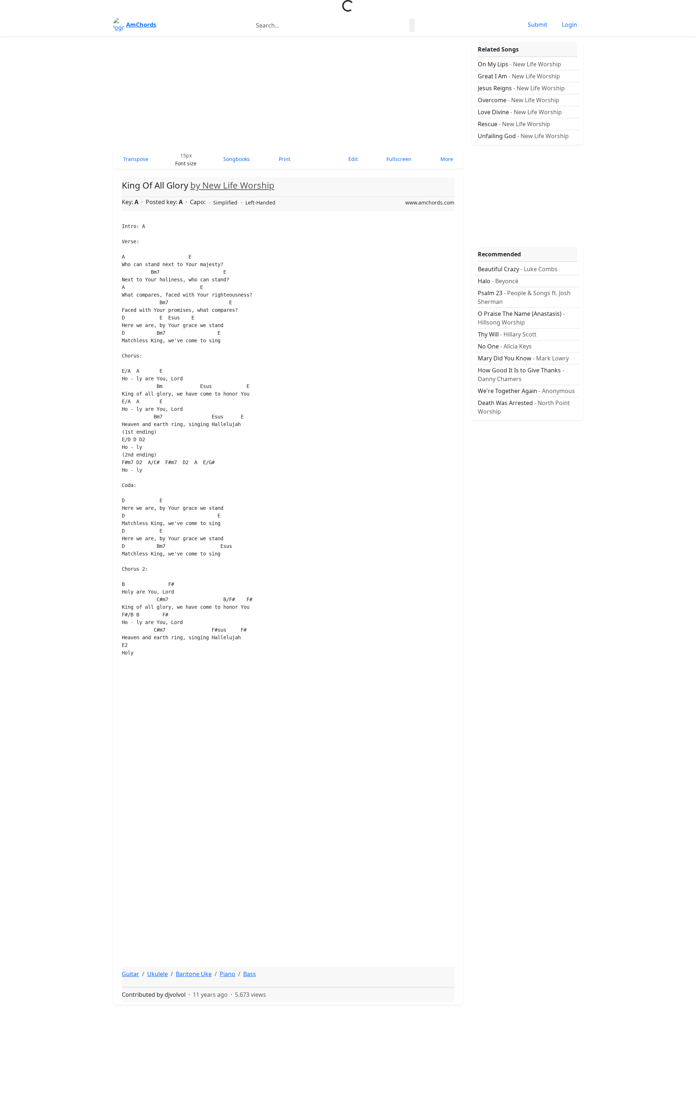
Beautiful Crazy (518, 269)
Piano (227, 974)
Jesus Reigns (521, 88)
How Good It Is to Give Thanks (521, 374)
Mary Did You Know (523, 358)
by (232, 185)
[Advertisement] (288, 93)
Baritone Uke (194, 974)
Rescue (514, 124)
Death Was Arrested (524, 407)
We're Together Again (526, 391)
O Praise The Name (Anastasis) (521, 318)
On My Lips (519, 64)
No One (505, 346)
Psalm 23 (524, 297)
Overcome (518, 100)
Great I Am (519, 76)
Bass (249, 974)
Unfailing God (523, 136)
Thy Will (507, 334)
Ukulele (157, 974)
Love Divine (520, 112)
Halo (498, 281)
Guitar (130, 974)
